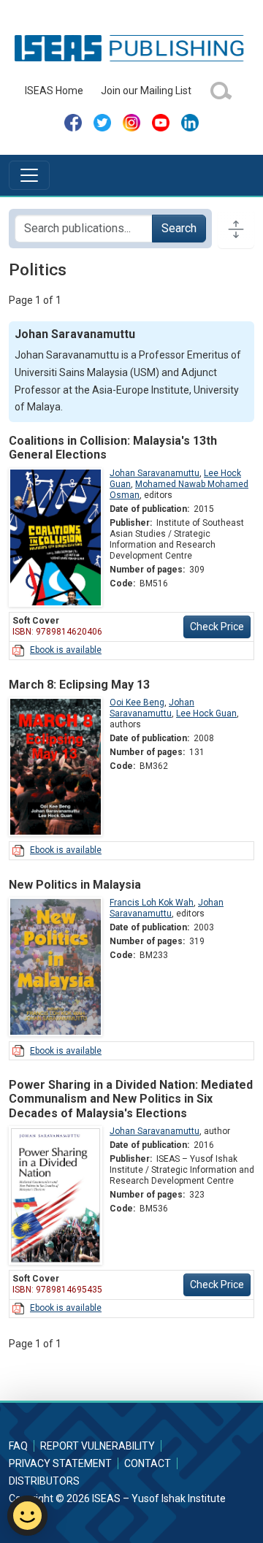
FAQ (18, 1446)
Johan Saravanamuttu (154, 473)
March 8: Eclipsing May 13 (79, 685)
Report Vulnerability (97, 1446)
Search (179, 228)
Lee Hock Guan (206, 713)
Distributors (44, 1481)
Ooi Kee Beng (137, 702)
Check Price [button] (217, 626)
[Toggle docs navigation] (236, 228)
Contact (147, 1463)
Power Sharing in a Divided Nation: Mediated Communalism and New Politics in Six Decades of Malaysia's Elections (131, 1098)
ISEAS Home (54, 90)
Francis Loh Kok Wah (152, 902)
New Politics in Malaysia (75, 885)
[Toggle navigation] (29, 175)
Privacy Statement (60, 1463)
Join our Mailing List (146, 90)
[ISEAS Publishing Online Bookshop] (131, 47)
